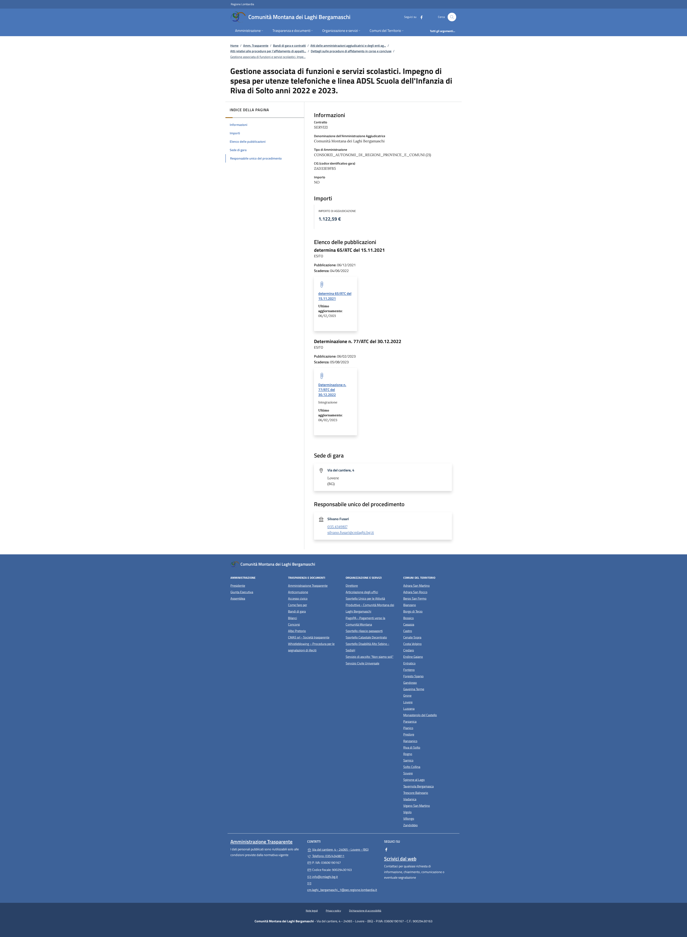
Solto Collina (428, 766)
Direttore (352, 585)
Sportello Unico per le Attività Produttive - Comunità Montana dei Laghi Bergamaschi (370, 605)
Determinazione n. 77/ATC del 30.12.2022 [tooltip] (332, 389)
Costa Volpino (429, 643)
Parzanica (426, 721)
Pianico (424, 727)
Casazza (425, 624)
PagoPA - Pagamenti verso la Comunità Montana (372, 621)
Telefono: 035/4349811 (327, 856)
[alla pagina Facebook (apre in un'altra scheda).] (420, 17)
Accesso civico (298, 598)
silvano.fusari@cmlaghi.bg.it (350, 532)
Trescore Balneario (430, 792)
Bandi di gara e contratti (289, 45)
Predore (425, 734)
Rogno (424, 753)
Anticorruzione (298, 592)
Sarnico (424, 760)
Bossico (425, 617)
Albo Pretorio (313, 630)
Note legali (312, 911)
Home (234, 45)
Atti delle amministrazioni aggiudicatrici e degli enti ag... (348, 45)
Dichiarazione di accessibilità (365, 911)
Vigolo (424, 812)
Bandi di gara (297, 611)
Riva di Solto (428, 747)
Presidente (237, 585)
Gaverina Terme (430, 689)
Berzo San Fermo (430, 598)
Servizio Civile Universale (372, 663)
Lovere (424, 702)
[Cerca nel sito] (452, 17)
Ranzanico (426, 740)
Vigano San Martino (430, 805)
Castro (424, 630)
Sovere (424, 773)
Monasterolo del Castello (430, 714)
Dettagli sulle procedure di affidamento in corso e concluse (351, 51)
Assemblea (237, 598)
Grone (423, 695)
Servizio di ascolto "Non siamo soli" (369, 656)
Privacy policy (333, 911)
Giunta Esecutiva (241, 592)
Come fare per (297, 605)
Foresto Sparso (430, 676)
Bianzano (426, 604)
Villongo (425, 818)
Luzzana (409, 708)
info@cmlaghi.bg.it (324, 876)
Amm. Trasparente (255, 45)
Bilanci (292, 618)
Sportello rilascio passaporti (364, 630)
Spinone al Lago (430, 779)
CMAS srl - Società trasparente (314, 637)
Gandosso (426, 682)
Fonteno (425, 669)
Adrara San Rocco (430, 591)
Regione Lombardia (242, 4)
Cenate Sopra (428, 637)
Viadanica (426, 799)
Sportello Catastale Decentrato (366, 637)
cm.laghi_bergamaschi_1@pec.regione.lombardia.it (342, 889)
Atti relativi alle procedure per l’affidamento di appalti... (268, 51)
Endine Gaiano (429, 656)
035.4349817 (337, 526)
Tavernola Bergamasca (430, 786)
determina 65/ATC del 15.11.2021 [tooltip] (334, 296)
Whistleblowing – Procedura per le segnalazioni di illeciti (314, 647)
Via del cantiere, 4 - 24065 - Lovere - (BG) (345, 849)
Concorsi (294, 624)
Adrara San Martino (430, 585)
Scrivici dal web (400, 858)
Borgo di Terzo (429, 611)
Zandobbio (427, 825)
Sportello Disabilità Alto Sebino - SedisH (367, 647)
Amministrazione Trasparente (308, 585)
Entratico (426, 663)
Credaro (425, 650)
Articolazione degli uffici (362, 592)
